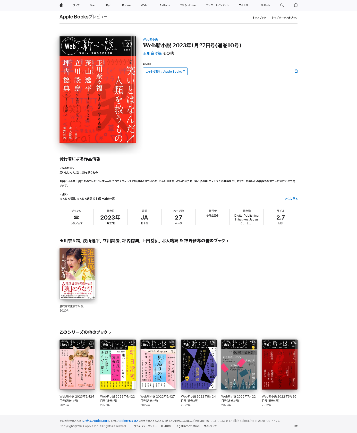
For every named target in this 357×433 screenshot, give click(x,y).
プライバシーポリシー (145, 426)
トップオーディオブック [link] (285, 18)
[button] (282, 5)
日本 (295, 426)
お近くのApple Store (96, 421)
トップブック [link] (259, 18)
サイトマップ (210, 426)
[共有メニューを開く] (296, 71)
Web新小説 (150, 39)
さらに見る (291, 199)
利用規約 (166, 426)
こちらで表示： (163, 71)
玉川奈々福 (152, 53)
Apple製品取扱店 (128, 421)
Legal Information (187, 426)
